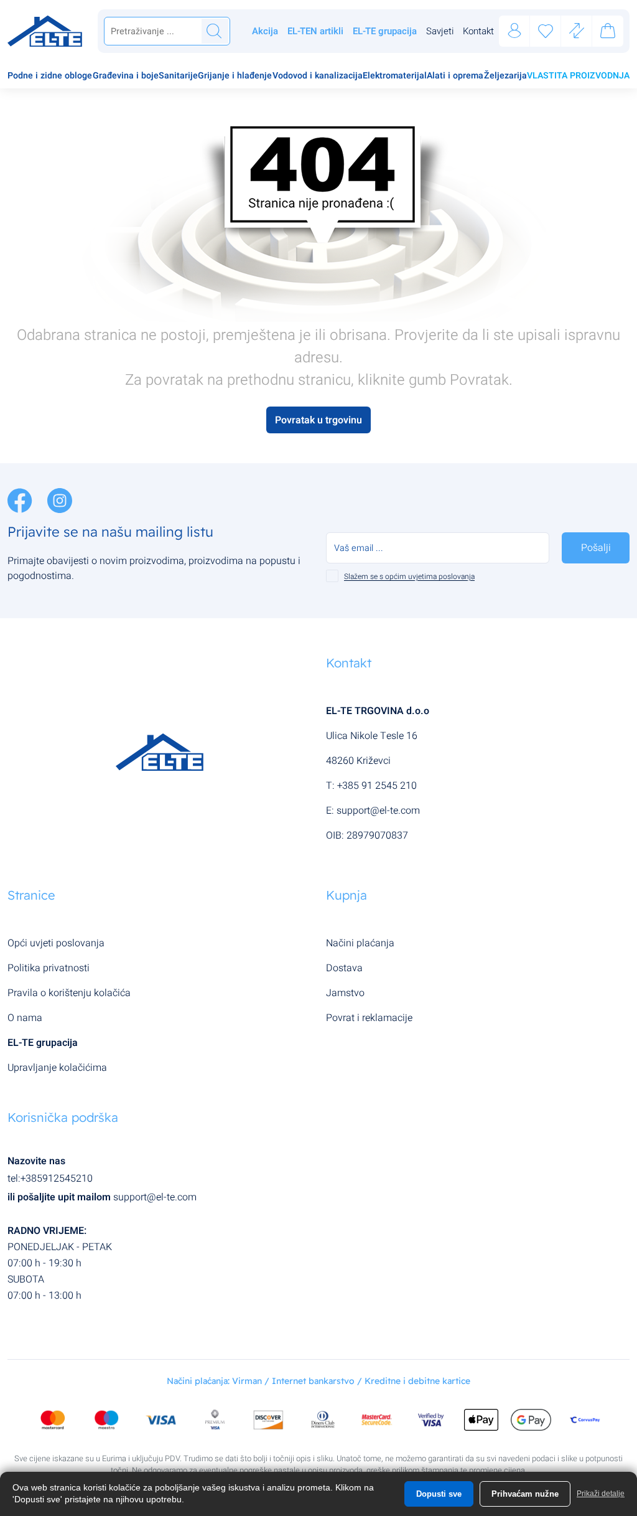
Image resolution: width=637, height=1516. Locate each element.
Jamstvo (345, 993)
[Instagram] (59, 499)
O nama (24, 1017)
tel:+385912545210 (50, 1178)
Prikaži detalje (601, 1493)
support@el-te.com (378, 810)
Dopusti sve (439, 1494)
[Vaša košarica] (607, 33)
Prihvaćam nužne (525, 1494)
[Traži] (214, 31)
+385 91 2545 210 (377, 785)
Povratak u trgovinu (318, 420)
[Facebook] (21, 499)
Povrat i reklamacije (369, 1017)
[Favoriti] (545, 31)
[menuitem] (49, 76)
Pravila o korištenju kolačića (69, 993)
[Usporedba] (576, 31)
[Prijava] (514, 31)
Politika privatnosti (48, 968)
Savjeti (439, 31)
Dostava (344, 968)
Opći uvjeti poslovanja (56, 943)
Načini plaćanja (360, 943)
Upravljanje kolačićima (57, 1067)
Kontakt (478, 31)
